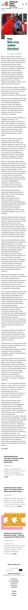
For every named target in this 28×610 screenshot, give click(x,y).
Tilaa (21, 570)
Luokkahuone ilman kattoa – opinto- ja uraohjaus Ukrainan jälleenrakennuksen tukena (14, 489)
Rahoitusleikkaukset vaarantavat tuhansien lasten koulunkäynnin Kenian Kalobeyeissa (14, 459)
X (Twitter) (14, 595)
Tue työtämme (14, 583)
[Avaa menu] (26, 4)
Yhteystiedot (14, 587)
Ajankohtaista (8, 8)
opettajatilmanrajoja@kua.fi (14, 573)
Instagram (14, 593)
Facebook (14, 591)
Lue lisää (6, 476)
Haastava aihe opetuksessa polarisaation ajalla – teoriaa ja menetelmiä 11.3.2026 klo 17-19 (14, 535)
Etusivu (2, 8)
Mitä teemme (14, 579)
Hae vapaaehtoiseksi (14, 581)
